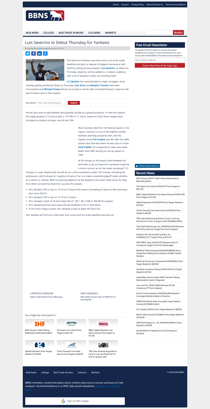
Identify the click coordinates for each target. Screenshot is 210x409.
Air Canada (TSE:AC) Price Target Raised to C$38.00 (159, 309)
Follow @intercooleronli (149, 166)
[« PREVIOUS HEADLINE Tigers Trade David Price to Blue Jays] (50, 289)
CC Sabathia (73, 81)
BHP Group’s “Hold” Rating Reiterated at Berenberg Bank (38, 331)
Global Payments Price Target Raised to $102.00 (38, 352)
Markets (110, 32)
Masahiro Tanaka (99, 85)
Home (116, 4)
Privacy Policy (137, 4)
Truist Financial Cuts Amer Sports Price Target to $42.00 (70, 352)
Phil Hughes (99, 139)
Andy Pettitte (84, 147)
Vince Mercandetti (41, 48)
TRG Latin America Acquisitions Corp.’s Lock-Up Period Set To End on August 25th (103, 354)
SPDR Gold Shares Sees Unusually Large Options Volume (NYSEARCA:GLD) (158, 302)
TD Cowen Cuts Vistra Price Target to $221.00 (69, 331)
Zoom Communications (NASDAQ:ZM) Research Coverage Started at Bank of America (158, 294)
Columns (94, 32)
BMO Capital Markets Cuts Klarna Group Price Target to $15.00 (102, 333)
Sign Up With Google (78, 400)
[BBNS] (45, 16)
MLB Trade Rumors (71, 32)
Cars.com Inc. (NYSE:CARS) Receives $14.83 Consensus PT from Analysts (155, 286)
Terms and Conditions (176, 4)
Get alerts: (31, 102)
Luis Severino (108, 68)
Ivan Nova (80, 85)
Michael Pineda (52, 89)
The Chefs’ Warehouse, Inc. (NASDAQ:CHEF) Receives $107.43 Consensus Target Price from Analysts (160, 228)
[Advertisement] (127, 18)
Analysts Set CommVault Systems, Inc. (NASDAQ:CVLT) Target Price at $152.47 (154, 236)
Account (125, 4)
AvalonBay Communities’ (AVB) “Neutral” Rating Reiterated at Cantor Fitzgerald (158, 278)
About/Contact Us (155, 4)
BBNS (181, 372)
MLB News (32, 32)
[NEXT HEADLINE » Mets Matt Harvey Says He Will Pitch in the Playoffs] (99, 289)
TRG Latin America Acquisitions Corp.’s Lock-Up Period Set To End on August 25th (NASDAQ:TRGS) (159, 220)
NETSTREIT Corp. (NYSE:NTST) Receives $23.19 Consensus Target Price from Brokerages (157, 244)
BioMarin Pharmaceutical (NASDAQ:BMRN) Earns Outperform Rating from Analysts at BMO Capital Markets (158, 253)
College (48, 32)
